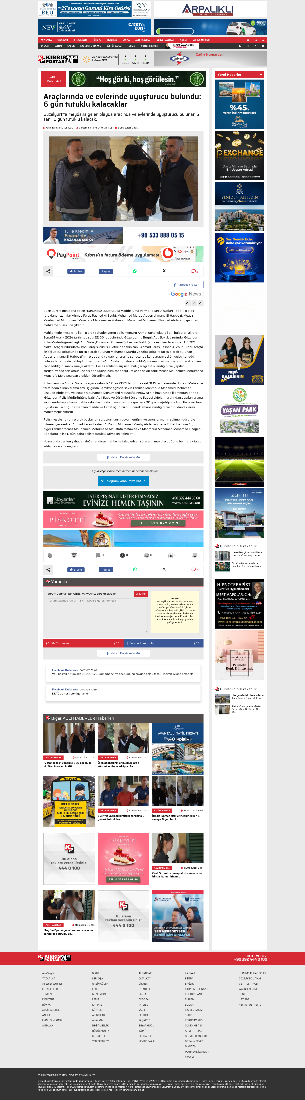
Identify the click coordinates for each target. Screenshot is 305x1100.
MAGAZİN (190, 1046)
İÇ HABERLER (80, 40)
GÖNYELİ (97, 1010)
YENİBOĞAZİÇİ (147, 1041)
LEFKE (95, 999)
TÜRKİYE (96, 40)
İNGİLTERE (112, 40)
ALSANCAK (145, 973)
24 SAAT (45, 46)
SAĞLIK (71, 46)
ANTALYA (47, 1026)
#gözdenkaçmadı (149, 46)
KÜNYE (243, 994)
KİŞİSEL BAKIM (194, 1010)
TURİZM (131, 46)
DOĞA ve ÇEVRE (194, 1041)
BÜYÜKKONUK (100, 1031)
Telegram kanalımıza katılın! (125, 480)
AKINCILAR (98, 1015)
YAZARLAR (62, 40)
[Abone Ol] (186, 294)
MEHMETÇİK (99, 1036)
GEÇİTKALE (145, 1015)
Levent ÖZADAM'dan (183, 46)
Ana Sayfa (48, 973)
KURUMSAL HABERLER (252, 973)
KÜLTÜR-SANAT (114, 46)
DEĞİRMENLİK (100, 1026)
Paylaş (106, 271)
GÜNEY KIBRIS (193, 1026)
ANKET (183, 40)
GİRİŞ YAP (141, 594)
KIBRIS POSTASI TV (250, 1005)
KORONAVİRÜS (194, 1020)
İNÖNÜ (142, 1031)
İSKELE (96, 989)
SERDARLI (145, 1036)
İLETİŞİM (244, 999)
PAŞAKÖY (144, 1020)
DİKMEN (143, 984)
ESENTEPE (145, 989)
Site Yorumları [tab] (59, 643)
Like (78, 271)
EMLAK (189, 1005)
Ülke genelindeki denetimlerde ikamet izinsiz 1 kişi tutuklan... (248, 696)
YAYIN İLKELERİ (248, 989)
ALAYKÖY (97, 1020)
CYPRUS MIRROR (201, 40)
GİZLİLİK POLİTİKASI (250, 979)
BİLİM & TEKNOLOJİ (196, 1036)
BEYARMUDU (146, 1026)
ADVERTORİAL (193, 1031)
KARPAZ (97, 1005)
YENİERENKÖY (100, 1041)
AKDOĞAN (145, 999)
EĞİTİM (58, 46)
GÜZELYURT (99, 994)
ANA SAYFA (46, 40)
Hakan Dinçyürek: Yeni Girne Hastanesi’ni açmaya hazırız (247, 553)
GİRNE (95, 973)
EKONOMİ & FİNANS (90, 46)
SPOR (188, 1015)
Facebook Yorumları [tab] (142, 643)
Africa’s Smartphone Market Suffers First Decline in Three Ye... (247, 709)
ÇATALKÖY (145, 979)
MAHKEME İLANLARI (197, 1052)
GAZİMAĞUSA (100, 984)
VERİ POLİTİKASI (248, 984)
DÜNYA (126, 40)
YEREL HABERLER (165, 40)
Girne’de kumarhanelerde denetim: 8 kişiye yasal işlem (246, 564)
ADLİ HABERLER (143, 40)
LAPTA (142, 994)
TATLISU (143, 1005)
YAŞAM (189, 1057)
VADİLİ (142, 1010)
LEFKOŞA (97, 979)
